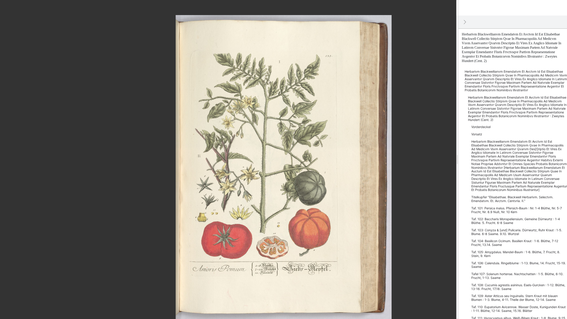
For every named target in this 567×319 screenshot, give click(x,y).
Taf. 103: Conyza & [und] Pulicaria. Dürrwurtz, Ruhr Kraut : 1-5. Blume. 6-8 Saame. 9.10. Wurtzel (516, 232)
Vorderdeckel (481, 127)
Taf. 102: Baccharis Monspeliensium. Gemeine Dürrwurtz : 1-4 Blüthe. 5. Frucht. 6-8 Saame (515, 221)
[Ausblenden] (465, 22)
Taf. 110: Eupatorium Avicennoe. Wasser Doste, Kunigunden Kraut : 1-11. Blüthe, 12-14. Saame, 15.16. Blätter (518, 309)
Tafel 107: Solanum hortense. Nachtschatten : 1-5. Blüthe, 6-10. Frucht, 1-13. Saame (517, 276)
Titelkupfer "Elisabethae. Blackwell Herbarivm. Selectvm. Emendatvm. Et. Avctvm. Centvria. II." (512, 199)
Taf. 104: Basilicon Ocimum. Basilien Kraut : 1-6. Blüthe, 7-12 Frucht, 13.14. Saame (514, 243)
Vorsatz (476, 134)
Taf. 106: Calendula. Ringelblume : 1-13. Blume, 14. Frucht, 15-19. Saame (518, 265)
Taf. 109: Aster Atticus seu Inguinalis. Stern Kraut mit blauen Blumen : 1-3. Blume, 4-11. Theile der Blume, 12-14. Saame (514, 297)
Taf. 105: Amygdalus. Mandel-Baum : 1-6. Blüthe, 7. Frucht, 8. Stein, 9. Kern (515, 254)
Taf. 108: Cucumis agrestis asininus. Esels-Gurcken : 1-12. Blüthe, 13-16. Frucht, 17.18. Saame (518, 287)
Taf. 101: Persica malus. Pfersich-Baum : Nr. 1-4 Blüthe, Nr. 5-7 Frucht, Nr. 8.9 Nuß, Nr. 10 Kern (516, 210)
